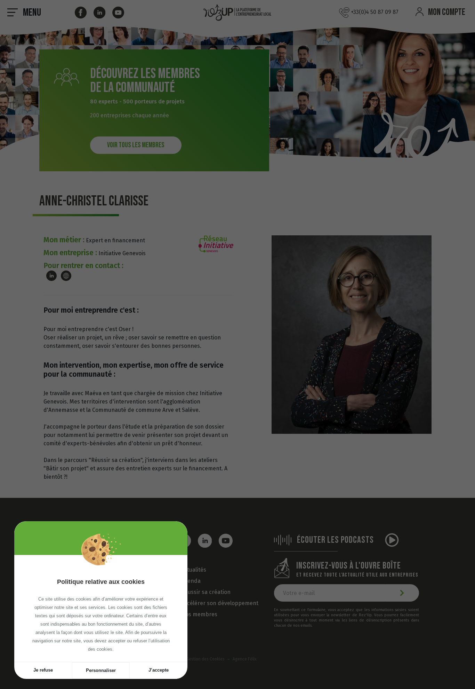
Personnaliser (101, 670)
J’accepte (158, 670)
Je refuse (43, 670)
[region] (100, 608)
